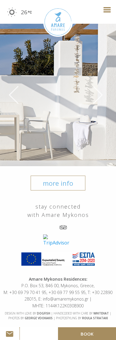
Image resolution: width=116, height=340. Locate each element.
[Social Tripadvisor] (63, 226)
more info (58, 183)
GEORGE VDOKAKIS (39, 318)
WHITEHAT (101, 313)
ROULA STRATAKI (95, 318)
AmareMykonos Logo (58, 22)
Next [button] (98, 95)
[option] (58, 95)
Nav (105, 12)
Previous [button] (13, 95)
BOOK (87, 334)
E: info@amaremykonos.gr (63, 299)
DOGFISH (43, 313)
